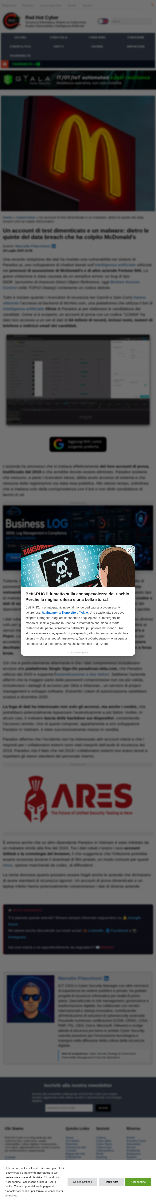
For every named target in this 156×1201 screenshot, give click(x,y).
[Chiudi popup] (129, 551)
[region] (78, 1180)
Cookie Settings (82, 1181)
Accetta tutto (138, 1181)
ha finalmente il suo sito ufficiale (65, 612)
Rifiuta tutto (111, 1181)
